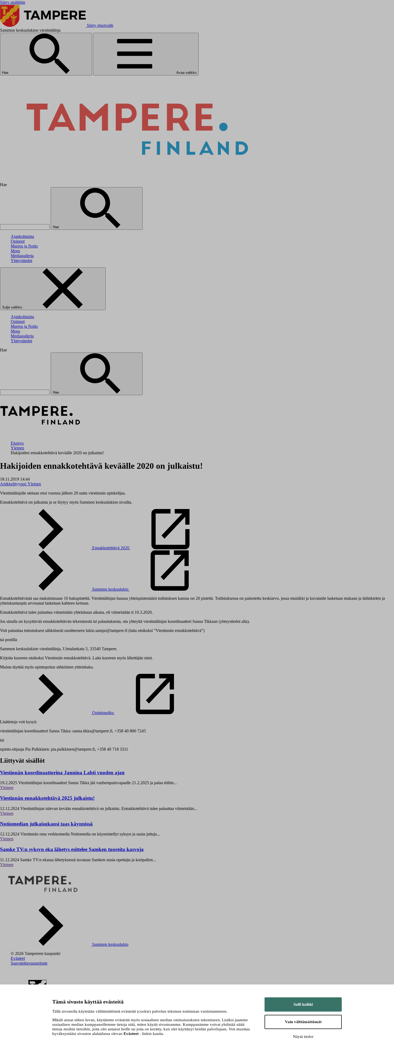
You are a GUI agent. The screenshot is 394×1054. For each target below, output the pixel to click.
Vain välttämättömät (303, 1022)
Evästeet (18, 958)
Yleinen (17, 448)
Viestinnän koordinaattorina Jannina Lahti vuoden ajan (62, 772)
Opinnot (18, 241)
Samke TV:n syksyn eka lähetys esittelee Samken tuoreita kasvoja (72, 849)
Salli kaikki (303, 1004)
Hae (5, 73)
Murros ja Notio (24, 246)
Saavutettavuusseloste (29, 963)
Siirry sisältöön (12, 2)
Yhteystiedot (21, 260)
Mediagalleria (22, 255)
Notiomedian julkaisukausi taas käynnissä (46, 824)
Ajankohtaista (22, 236)
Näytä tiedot (303, 1036)
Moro (15, 251)
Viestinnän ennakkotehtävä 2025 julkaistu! (47, 798)
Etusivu (17, 443)
